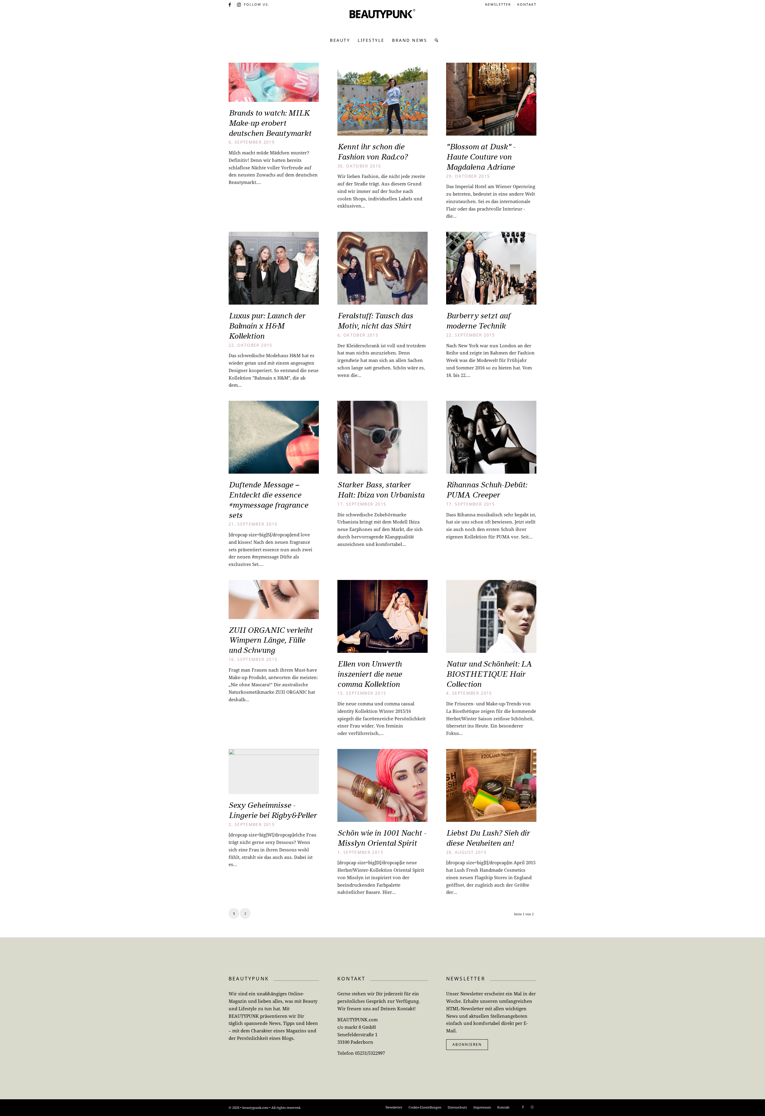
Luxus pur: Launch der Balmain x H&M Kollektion (267, 326)
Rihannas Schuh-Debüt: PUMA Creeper (486, 490)
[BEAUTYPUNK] (382, 21)
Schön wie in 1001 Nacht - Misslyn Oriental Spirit (381, 838)
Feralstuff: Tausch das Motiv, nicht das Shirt (375, 321)
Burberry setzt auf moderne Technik (478, 321)
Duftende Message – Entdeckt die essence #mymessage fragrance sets (268, 500)
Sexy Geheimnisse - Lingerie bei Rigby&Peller (273, 810)
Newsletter (498, 4)
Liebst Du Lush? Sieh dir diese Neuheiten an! (488, 838)
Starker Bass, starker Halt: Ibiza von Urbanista (380, 490)
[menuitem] (498, 4)
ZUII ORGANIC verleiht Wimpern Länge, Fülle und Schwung (271, 640)
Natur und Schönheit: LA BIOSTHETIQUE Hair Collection (489, 674)
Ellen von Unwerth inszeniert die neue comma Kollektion (369, 674)
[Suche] (435, 40)
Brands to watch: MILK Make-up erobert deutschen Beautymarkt (270, 123)
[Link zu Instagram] (239, 4)
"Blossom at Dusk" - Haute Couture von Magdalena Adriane (480, 157)
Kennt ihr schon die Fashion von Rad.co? (372, 152)
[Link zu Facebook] (230, 4)
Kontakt (526, 4)
